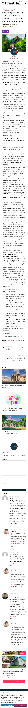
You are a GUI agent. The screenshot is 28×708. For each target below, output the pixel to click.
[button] (14, 386)
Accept (20, 705)
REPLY (10, 526)
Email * (3, 483)
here (23, 579)
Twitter (15, 340)
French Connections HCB (9, 28)
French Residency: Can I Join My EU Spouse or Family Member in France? (18, 543)
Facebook (10, 340)
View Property (13, 681)
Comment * (4, 459)
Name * (3, 477)
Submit (14, 490)
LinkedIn (21, 340)
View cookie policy (6, 705)
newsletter (13, 584)
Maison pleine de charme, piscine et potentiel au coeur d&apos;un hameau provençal (13, 671)
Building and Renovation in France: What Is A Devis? (14, 348)
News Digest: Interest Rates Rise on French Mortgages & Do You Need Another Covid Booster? (14, 358)
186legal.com (11, 283)
